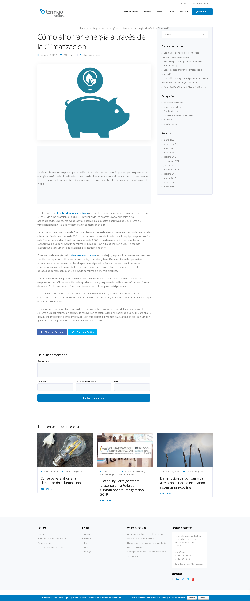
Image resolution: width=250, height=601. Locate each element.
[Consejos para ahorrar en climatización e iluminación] (65, 449)
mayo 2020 (169, 139)
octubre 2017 (170, 173)
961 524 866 (184, 3)
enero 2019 (169, 152)
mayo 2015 (169, 186)
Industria (168, 119)
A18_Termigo (70, 55)
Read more (46, 488)
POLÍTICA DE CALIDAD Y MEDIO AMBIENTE (185, 86)
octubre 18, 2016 (171, 471)
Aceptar (192, 598)
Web (116, 382)
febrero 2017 (170, 178)
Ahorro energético (91, 55)
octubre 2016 (170, 182)
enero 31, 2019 (110, 471)
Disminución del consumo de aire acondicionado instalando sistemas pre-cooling (182, 483)
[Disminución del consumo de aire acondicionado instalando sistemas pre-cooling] (185, 449)
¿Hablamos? (202, 11)
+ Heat (85, 547)
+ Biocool (86, 534)
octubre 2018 (170, 156)
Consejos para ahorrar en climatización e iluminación (61, 480)
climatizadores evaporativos (72, 213)
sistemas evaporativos (83, 255)
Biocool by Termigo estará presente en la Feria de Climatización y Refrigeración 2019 (122, 487)
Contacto (183, 11)
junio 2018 (168, 165)
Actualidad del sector (173, 102)
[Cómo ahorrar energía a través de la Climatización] (94, 102)
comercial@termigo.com (202, 3)
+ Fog (85, 543)
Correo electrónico (86, 382)
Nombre (42, 382)
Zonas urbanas (44, 543)
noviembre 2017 (171, 169)
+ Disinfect (87, 538)
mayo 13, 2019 (51, 471)
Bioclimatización (171, 111)
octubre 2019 (170, 144)
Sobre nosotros (130, 11)
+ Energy (86, 551)
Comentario (43, 361)
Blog (172, 11)
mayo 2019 (169, 148)
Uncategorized (170, 124)
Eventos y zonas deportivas (50, 547)
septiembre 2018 (171, 161)
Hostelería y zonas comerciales (178, 115)
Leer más (203, 598)
